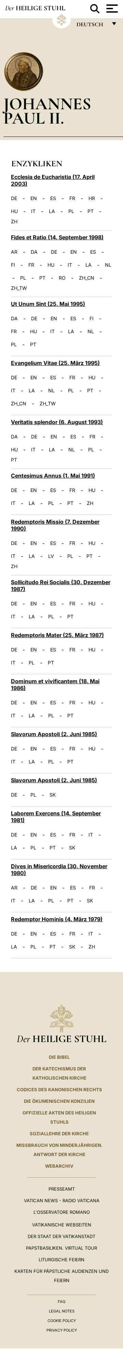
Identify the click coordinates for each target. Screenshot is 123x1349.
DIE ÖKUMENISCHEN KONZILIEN (59, 1101)
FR (72, 198)
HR (91, 198)
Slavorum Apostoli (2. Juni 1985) (54, 734)
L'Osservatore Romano (61, 1212)
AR (14, 252)
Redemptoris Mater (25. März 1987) (57, 635)
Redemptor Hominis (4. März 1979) (56, 919)
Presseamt (62, 1189)
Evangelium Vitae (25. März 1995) (55, 363)
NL (108, 265)
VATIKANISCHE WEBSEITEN (61, 1224)
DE (14, 198)
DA (34, 252)
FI (13, 265)
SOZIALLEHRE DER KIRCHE (59, 1133)
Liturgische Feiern (61, 1259)
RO (62, 278)
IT (33, 211)
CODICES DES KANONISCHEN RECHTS (59, 1089)
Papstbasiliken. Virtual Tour (61, 1248)
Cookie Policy (61, 1320)
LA (52, 211)
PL (71, 211)
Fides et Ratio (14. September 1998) (57, 237)
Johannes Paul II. (47, 110)
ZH (14, 221)
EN (33, 198)
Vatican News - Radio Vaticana (61, 1200)
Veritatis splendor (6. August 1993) (57, 422)
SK (53, 795)
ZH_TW (19, 288)
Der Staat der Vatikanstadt (61, 1236)
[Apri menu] (111, 8)
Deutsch (92, 26)
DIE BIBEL (59, 1057)
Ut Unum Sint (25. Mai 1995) (48, 303)
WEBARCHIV (59, 1166)
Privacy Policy (61, 1330)
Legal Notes (61, 1311)
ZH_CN (86, 278)
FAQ (61, 1301)
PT (90, 211)
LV (51, 556)
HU (14, 211)
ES (53, 198)
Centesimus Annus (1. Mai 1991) (53, 475)
